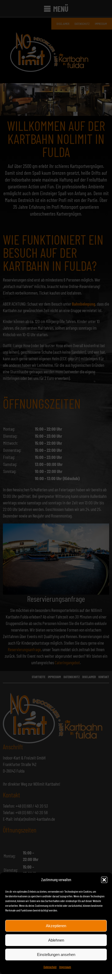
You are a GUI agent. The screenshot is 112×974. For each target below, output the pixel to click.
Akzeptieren (56, 926)
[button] (104, 879)
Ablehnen (56, 940)
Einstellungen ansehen (56, 954)
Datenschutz (50, 967)
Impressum (65, 967)
